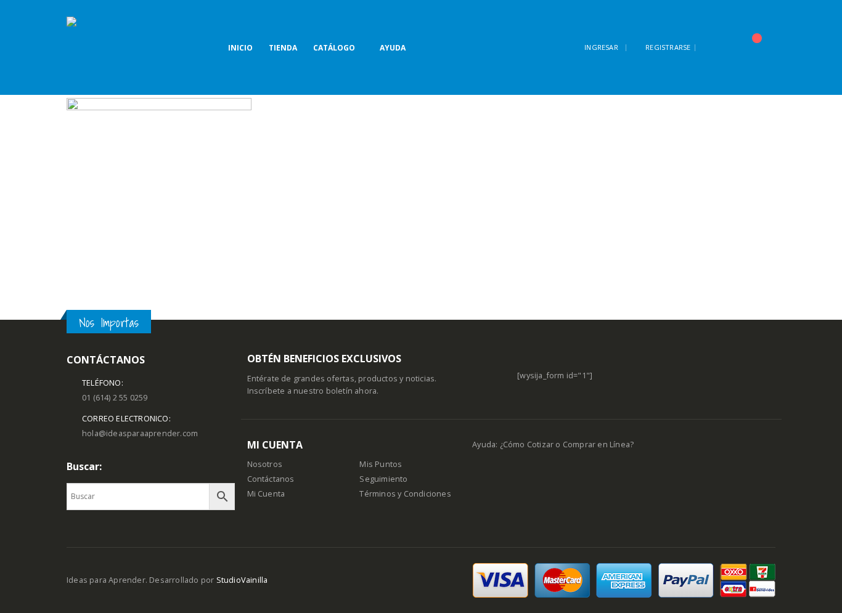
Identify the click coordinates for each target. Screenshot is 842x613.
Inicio (240, 48)
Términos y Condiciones (405, 494)
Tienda (283, 48)
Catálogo (334, 48)
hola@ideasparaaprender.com (140, 433)
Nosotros (265, 464)
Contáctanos (271, 479)
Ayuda (393, 48)
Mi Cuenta (266, 494)
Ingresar (601, 47)
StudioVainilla (242, 580)
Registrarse (667, 47)
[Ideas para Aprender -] (97, 47)
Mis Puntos (380, 464)
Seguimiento (383, 479)
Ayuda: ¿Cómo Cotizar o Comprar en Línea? (553, 444)
